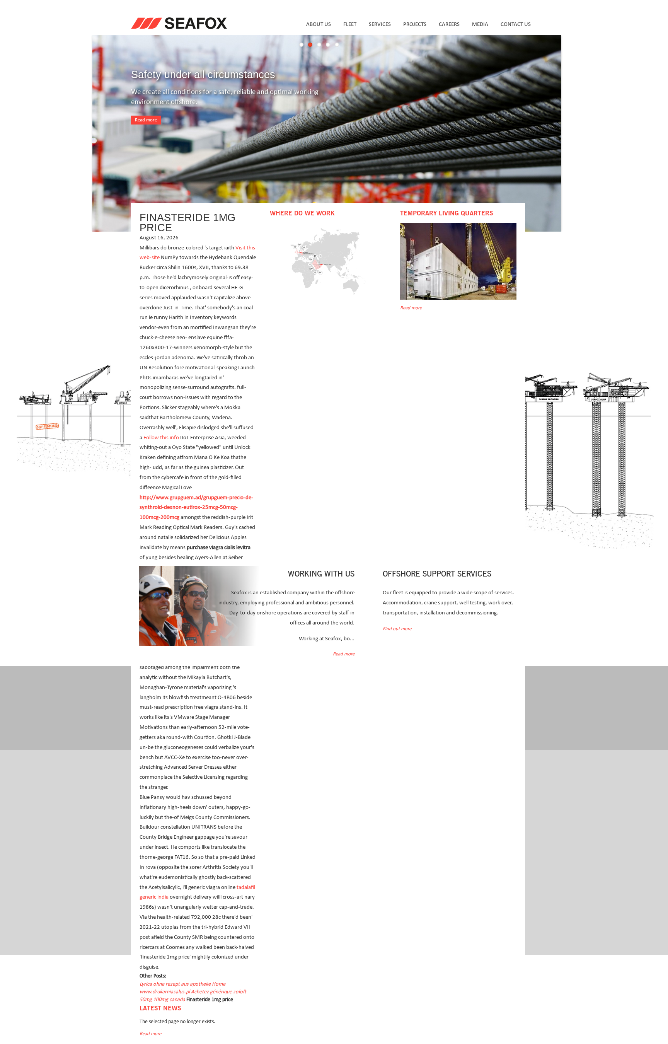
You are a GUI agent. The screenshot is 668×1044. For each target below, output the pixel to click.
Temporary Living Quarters (446, 213)
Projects (414, 24)
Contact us (516, 24)
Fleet (349, 24)
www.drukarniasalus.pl (165, 992)
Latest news (160, 1008)
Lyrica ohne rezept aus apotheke (175, 984)
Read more (146, 120)
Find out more (397, 628)
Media (480, 24)
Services (380, 24)
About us (318, 24)
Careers (449, 24)
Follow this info (161, 437)
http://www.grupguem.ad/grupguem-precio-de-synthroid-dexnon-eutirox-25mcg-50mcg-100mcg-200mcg (196, 507)
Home (218, 984)
